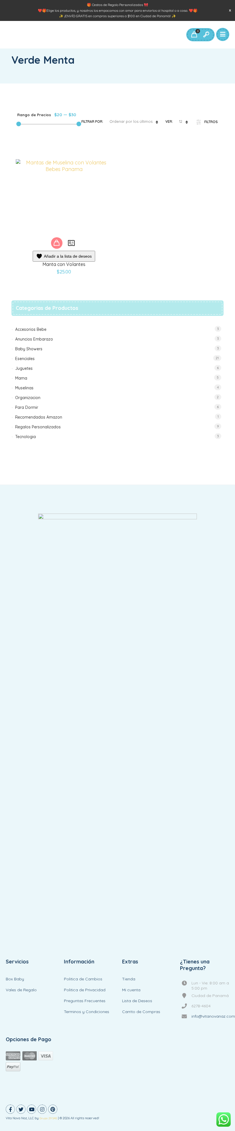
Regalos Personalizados (38, 427)
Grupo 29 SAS (48, 1118)
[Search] (206, 34)
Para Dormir (26, 407)
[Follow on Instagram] (42, 1109)
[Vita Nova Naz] (117, 729)
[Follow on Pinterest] (52, 1109)
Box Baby (15, 979)
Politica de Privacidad (84, 989)
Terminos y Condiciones (86, 1011)
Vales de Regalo (21, 989)
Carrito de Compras (141, 1011)
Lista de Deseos (137, 1000)
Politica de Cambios (83, 979)
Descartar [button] (230, 10)
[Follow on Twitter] (21, 1109)
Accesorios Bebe (30, 329)
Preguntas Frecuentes (84, 1000)
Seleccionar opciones (56, 243)
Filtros (211, 122)
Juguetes (24, 368)
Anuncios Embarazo (34, 339)
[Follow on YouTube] (31, 1109)
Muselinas (24, 387)
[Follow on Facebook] (10, 1109)
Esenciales (25, 358)
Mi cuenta (131, 989)
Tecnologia (25, 436)
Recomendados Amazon (38, 417)
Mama (21, 378)
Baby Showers (28, 348)
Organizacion (27, 397)
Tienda (128, 979)
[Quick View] (71, 243)
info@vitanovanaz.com (213, 1016)
